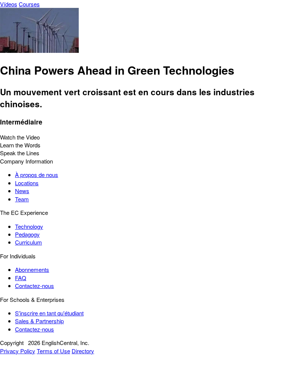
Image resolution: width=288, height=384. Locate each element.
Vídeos (8, 4)
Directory (83, 351)
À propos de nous (36, 174)
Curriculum (28, 242)
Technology (29, 226)
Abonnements (32, 269)
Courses (29, 4)
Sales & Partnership (39, 321)
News (22, 191)
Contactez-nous (34, 286)
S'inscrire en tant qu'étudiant (49, 313)
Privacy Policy (17, 351)
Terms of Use (53, 351)
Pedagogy (27, 234)
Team (22, 199)
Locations (27, 183)
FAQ (20, 278)
